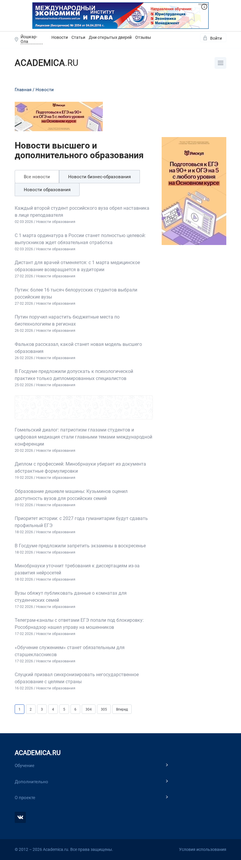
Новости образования (47, 189)
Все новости (37, 176)
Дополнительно (31, 781)
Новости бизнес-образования (99, 176)
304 (89, 709)
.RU (46, 63)
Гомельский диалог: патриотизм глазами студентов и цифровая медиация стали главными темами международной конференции (83, 437)
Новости (59, 37)
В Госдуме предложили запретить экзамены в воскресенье (80, 546)
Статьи (78, 37)
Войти (216, 38)
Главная (23, 89)
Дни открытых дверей (110, 37)
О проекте (25, 797)
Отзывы (143, 37)
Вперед (122, 709)
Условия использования (202, 849)
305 (104, 709)
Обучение (24, 765)
